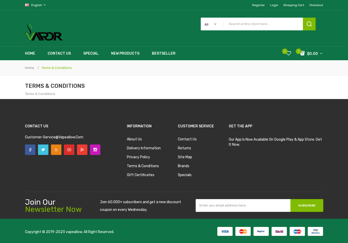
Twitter (43, 149)
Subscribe (307, 205)
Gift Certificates (140, 175)
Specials (185, 175)
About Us (134, 139)
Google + (82, 149)
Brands (183, 166)
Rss (56, 149)
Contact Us (187, 139)
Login (274, 5)
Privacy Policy (138, 157)
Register (258, 5)
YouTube (69, 149)
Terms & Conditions (57, 68)
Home (29, 68)
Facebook (30, 149)
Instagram (95, 149)
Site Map (185, 157)
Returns (184, 148)
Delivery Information (144, 148)
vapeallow (74, 232)
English (37, 5)
